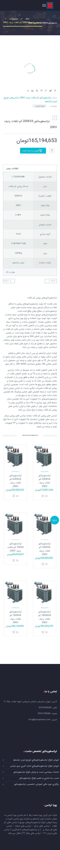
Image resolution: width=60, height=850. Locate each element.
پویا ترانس (40, 106)
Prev (6, 281)
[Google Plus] (46, 90)
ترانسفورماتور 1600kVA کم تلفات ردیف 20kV (44, 617)
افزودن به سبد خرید (31, 150)
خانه (45, 9)
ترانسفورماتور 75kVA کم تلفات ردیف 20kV (15, 547)
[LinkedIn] (32, 90)
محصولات (34, 9)
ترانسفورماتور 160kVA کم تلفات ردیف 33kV (15, 617)
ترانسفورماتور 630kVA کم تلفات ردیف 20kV (15, 481)
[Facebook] (55, 90)
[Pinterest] (41, 90)
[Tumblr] (37, 90)
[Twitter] (50, 90)
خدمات (22, 9)
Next (53, 281)
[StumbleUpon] (28, 90)
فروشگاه (9, 9)
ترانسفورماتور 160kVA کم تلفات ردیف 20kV (44, 549)
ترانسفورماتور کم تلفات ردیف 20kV (35, 97)
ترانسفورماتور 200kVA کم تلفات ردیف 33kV (44, 481)
